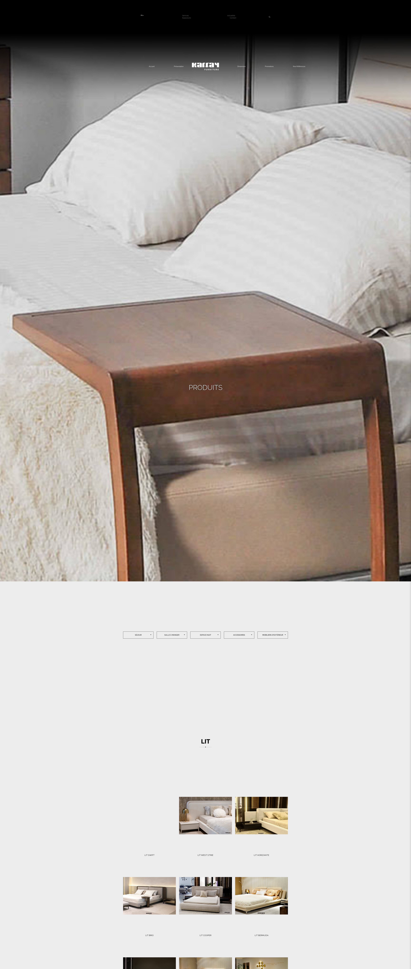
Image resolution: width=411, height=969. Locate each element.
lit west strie (205, 855)
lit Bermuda (261, 935)
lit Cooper (205, 935)
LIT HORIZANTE (261, 855)
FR (141, 15)
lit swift (149, 855)
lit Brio (149, 935)
